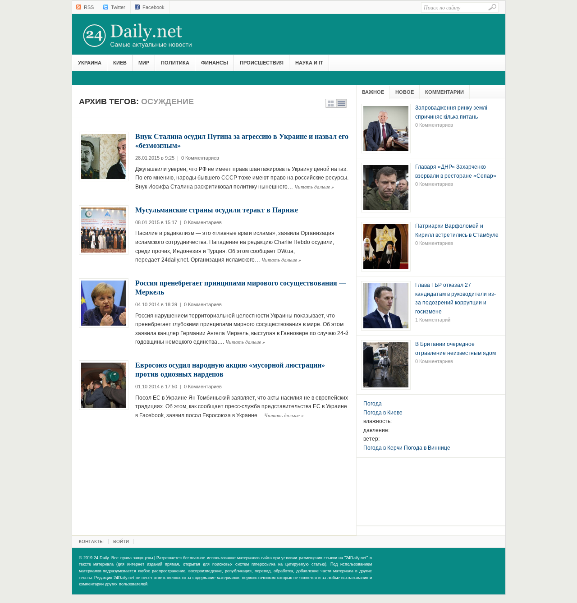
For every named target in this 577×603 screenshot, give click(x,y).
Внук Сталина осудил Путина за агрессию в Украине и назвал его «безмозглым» (241, 140)
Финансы (214, 62)
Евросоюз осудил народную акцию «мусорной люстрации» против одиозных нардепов (230, 369)
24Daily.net (146, 35)
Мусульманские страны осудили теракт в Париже (216, 209)
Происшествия (262, 62)
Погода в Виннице (427, 448)
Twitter (118, 7)
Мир (143, 62)
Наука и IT (309, 62)
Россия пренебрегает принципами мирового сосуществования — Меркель (240, 287)
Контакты (91, 541)
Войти (121, 541)
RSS (89, 7)
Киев (120, 62)
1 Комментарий (432, 319)
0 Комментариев (200, 158)
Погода (372, 403)
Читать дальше (314, 186)
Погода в (383, 413)
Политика (175, 62)
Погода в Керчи (383, 448)
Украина (89, 62)
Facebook (153, 7)
